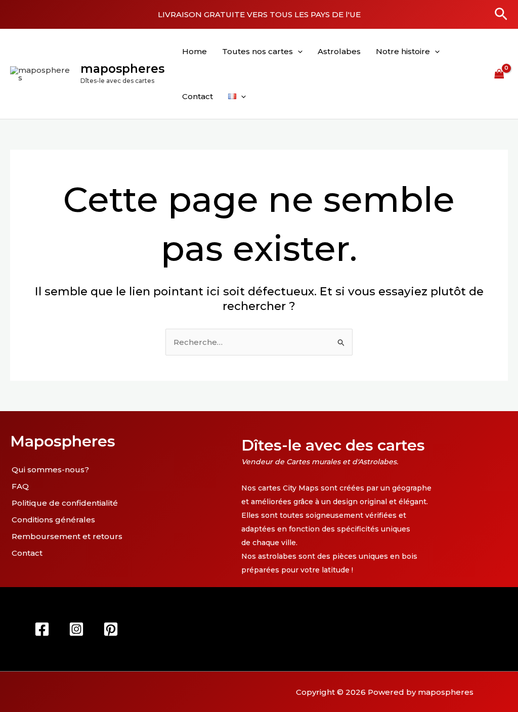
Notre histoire (403, 51)
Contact (197, 96)
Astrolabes (339, 51)
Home (194, 51)
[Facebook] (42, 629)
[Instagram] (76, 629)
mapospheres (122, 69)
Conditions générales (53, 519)
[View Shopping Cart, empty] (499, 74)
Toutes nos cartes (257, 51)
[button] (501, 14)
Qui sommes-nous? (50, 469)
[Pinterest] (111, 629)
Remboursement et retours (67, 536)
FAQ (20, 486)
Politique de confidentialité (65, 503)
